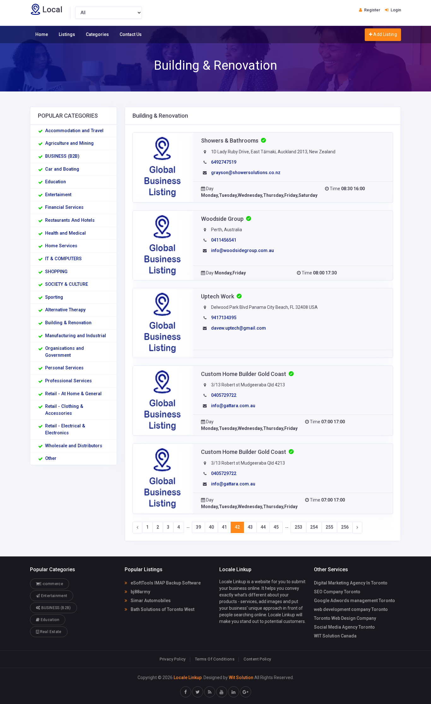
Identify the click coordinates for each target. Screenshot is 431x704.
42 (237, 527)
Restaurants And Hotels (70, 220)
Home (41, 34)
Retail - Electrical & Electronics (65, 429)
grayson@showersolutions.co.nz (245, 172)
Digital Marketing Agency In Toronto (350, 582)
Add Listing (384, 34)
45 (276, 527)
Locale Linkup (188, 677)
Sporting (54, 297)
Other (50, 458)
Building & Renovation (68, 323)
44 (263, 527)
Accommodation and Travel (74, 130)
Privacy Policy (173, 659)
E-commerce (51, 584)
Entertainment (53, 596)
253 (298, 527)
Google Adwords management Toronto (354, 600)
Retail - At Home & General (73, 393)
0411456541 (223, 240)
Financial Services (64, 207)
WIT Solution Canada (335, 635)
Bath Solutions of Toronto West (162, 609)
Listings (67, 34)
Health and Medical (65, 233)
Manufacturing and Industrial (75, 335)
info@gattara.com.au (233, 405)
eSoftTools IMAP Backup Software (165, 582)
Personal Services (64, 368)
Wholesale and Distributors (73, 446)
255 (329, 527)
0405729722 (223, 395)
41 (224, 527)
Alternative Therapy (65, 310)
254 (314, 527)
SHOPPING (56, 271)
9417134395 (223, 317)
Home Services (61, 246)
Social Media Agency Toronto (344, 627)
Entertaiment (58, 194)
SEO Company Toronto (337, 591)
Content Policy (257, 659)
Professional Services (68, 381)
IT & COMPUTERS (63, 258)
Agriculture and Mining (69, 143)
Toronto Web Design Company (345, 618)
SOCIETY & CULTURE (66, 284)
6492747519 (223, 162)
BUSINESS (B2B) (62, 156)
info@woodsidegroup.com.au (242, 250)
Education (55, 182)
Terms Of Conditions (214, 659)
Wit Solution (241, 677)
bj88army (140, 591)
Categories (97, 34)
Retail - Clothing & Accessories (64, 410)
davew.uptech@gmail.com (238, 328)
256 (345, 527)
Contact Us (131, 34)
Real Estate (50, 632)
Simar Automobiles (150, 600)
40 (211, 527)
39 (198, 527)
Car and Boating (62, 169)
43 (250, 527)
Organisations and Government (64, 352)
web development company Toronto (351, 609)
